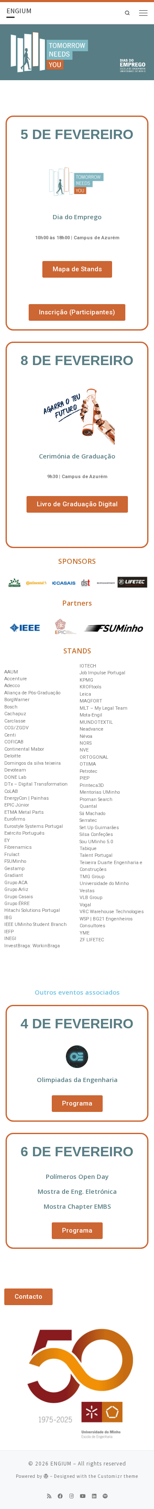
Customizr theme (118, 1476)
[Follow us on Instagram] (71, 1496)
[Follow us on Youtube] (83, 1496)
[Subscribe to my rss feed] (49, 1496)
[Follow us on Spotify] (105, 1496)
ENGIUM (60, 1463)
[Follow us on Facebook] (60, 1496)
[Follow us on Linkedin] (94, 1496)
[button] (77, 269)
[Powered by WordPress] (46, 1476)
